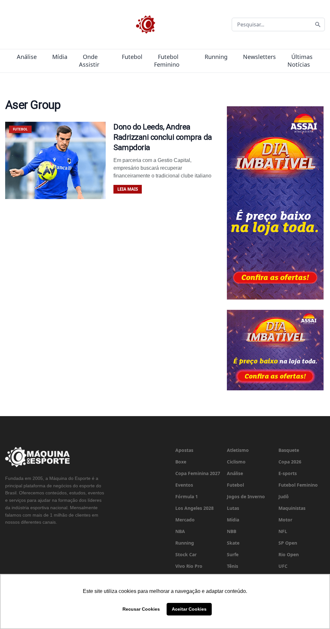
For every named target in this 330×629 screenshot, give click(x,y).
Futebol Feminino (167, 60)
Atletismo (238, 450)
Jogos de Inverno (246, 496)
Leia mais (127, 189)
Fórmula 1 (186, 496)
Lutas (233, 508)
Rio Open (288, 554)
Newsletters (259, 57)
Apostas (184, 450)
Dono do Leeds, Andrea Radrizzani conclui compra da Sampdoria (162, 137)
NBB (231, 531)
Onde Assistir (89, 60)
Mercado (185, 520)
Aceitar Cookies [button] (189, 609)
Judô (283, 496)
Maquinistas (292, 508)
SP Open (287, 543)
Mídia (59, 57)
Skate (233, 543)
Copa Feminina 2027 (197, 473)
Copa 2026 (289, 462)
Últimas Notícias (300, 60)
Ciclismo (236, 462)
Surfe (232, 554)
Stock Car (186, 554)
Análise (27, 57)
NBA (180, 531)
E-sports (287, 473)
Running (216, 57)
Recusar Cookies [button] (141, 609)
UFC (282, 566)
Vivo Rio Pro (188, 566)
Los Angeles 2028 (194, 508)
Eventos (184, 485)
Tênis (232, 566)
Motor (285, 520)
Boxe (180, 462)
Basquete (288, 450)
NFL (282, 531)
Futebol (132, 57)
